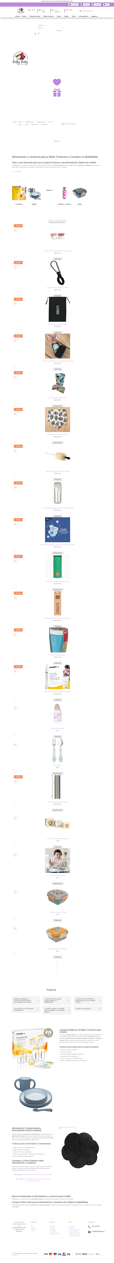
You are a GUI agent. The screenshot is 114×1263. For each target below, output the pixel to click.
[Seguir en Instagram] (92, 1237)
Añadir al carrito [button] (57, 259)
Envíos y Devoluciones (74, 1233)
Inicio (13, 171)
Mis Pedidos (53, 1230)
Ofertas (17, 16)
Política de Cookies (73, 1232)
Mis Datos (52, 1228)
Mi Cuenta (52, 1226)
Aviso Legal (72, 1228)
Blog (32, 1226)
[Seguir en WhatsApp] (96, 1237)
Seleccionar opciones (57, 406)
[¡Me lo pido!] (15, 230)
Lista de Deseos (54, 1232)
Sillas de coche (48, 16)
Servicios (33, 1230)
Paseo (59, 16)
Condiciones (72, 1226)
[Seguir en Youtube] (99, 1237)
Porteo (24, 16)
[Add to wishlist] (15, 256)
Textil (73, 16)
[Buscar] (80, 11)
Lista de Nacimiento (55, 1233)
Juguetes (94, 16)
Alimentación (83, 16)
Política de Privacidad (74, 1230)
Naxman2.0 (14, 1255)
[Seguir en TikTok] (89, 1237)
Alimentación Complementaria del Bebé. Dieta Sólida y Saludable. (36, 1174)
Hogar (66, 16)
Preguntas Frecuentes (74, 1235)
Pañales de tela (35, 16)
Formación (33, 1228)
